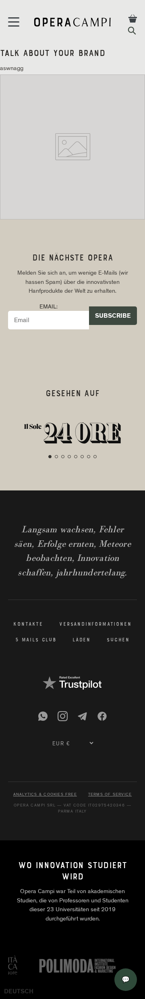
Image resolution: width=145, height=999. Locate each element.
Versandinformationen (95, 624)
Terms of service (110, 794)
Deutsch (18, 991)
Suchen (118, 640)
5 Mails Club (35, 640)
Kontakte (28, 624)
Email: (48, 306)
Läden (81, 640)
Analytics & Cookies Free (45, 794)
